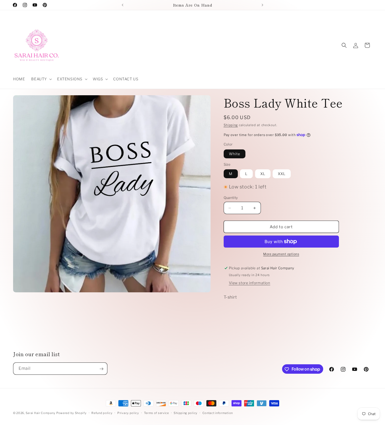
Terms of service (156, 413)
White (234, 154)
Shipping (231, 125)
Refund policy (101, 413)
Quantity (231, 197)
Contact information (217, 413)
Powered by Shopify (71, 413)
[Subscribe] (101, 369)
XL (262, 173)
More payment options (281, 254)
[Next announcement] (262, 5)
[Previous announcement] (122, 5)
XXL (281, 173)
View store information (249, 283)
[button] (41, 79)
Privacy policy (128, 413)
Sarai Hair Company (41, 413)
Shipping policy (185, 413)
